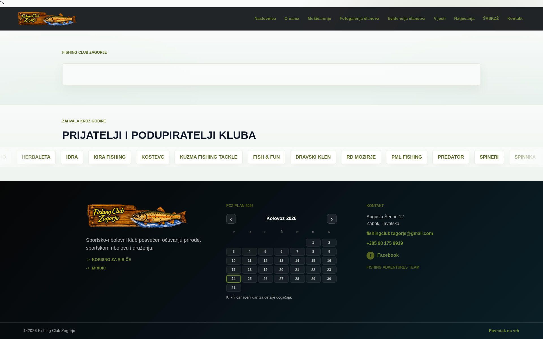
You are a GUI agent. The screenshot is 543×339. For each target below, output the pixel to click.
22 (313, 270)
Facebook (384, 255)
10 (234, 261)
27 (281, 279)
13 (281, 261)
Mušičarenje (319, 18)
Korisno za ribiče (111, 259)
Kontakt (515, 18)
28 (297, 279)
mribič (99, 268)
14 (297, 261)
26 (266, 279)
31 (234, 288)
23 (329, 270)
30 (329, 279)
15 (313, 261)
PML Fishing (382, 157)
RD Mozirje (337, 157)
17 (234, 270)
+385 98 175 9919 (385, 243)
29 (313, 279)
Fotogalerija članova (359, 18)
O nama (292, 18)
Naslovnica (265, 18)
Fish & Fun (242, 157)
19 (266, 270)
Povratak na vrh (504, 330)
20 (281, 270)
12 (266, 261)
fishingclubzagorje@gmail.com (400, 233)
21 (297, 270)
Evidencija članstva (406, 18)
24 (234, 279)
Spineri (465, 157)
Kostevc (128, 157)
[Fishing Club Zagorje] (55, 18)
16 (329, 261)
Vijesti (440, 18)
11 (249, 261)
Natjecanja (464, 18)
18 (250, 270)
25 (250, 279)
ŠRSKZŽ (491, 18)
